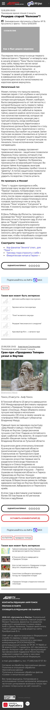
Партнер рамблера (24, 697)
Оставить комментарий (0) (25, 518)
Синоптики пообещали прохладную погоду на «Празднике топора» (26, 575)
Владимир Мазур (9, 392)
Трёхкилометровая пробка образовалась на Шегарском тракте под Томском (28, 550)
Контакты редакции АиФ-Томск (19, 602)
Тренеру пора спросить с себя (23, 253)
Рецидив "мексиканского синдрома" (26, 324)
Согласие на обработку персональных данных (24, 665)
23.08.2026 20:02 (8, 346)
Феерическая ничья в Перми (22, 255)
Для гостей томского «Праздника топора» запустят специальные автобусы (29, 566)
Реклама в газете (11, 606)
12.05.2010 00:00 (8, 10)
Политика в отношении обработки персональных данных (18, 668)
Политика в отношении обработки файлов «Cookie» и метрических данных (22, 673)
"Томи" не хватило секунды (22, 315)
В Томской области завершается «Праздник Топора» (25, 558)
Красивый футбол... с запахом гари (26, 332)
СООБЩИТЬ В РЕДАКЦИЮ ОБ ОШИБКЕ (21, 609)
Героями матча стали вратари (24, 307)
